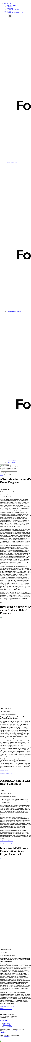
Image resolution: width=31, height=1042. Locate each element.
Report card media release (7, 844)
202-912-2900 (4, 1020)
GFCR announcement (6, 1009)
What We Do (7, 11)
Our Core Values (11, 5)
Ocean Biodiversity (12, 162)
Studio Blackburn (5, 1036)
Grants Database (11, 460)
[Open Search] (4, 465)
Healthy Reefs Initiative (6, 841)
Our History (10, 8)
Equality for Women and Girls (15, 12)
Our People (10, 6)
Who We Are (7, 3)
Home (1, 475)
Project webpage (4, 770)
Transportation (14, 311)
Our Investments (11, 462)
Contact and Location (13, 9)
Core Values (6, 1023)
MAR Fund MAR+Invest (7, 1006)
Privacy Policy (16, 1030)
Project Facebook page (6, 773)
